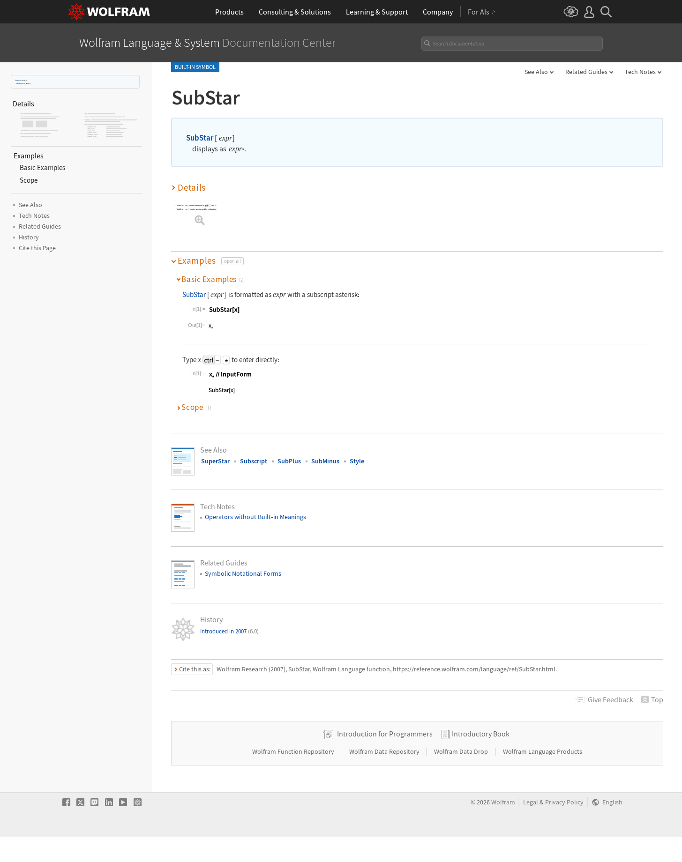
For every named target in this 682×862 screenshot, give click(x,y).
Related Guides (586, 71)
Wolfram (503, 802)
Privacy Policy (564, 802)
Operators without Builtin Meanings (255, 517)
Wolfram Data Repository (385, 751)
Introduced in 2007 (229, 631)
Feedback (610, 699)
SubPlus (289, 461)
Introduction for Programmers (385, 733)
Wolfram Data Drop (461, 751)
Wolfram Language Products (542, 751)
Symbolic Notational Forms (243, 573)
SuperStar (215, 461)
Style (357, 461)
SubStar (18, 80)
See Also (536, 71)
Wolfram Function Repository (294, 751)
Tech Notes (640, 71)
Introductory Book (481, 733)
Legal (530, 802)
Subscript (253, 461)
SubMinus (325, 461)
